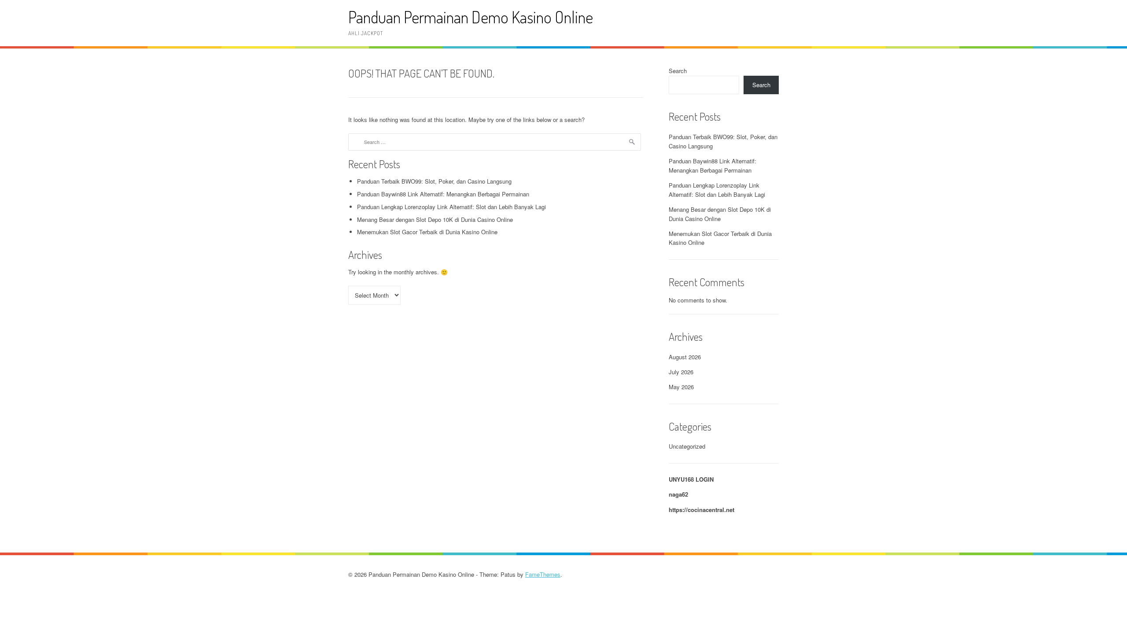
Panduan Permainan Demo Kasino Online (470, 17)
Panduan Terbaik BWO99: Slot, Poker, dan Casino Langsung (434, 181)
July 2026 (681, 372)
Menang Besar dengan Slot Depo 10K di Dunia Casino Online (435, 219)
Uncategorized (687, 446)
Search (678, 70)
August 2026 (685, 357)
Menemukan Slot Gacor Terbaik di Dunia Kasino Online (427, 232)
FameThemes (542, 574)
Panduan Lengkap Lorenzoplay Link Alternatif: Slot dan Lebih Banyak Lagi (451, 207)
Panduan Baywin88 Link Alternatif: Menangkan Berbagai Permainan (443, 194)
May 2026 (681, 387)
